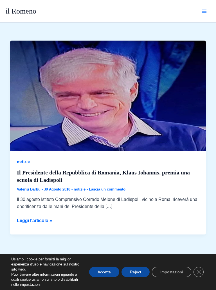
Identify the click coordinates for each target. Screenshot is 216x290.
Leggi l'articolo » (34, 221)
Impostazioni (171, 272)
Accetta (104, 272)
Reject (135, 272)
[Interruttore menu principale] (204, 11)
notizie (23, 161)
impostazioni (30, 284)
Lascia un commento (107, 189)
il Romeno (21, 11)
